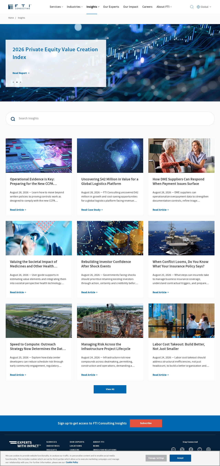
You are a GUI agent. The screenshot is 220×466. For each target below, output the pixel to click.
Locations (76, 446)
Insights (51, 449)
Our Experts (77, 442)
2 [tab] (17, 82)
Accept (180, 458)
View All (110, 389)
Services (51, 442)
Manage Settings (156, 458)
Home (11, 18)
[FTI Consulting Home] (19, 6)
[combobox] (103, 118)
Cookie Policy (72, 462)
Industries (53, 446)
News (96, 446)
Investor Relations (105, 449)
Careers (74, 449)
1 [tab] (13, 82)
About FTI (98, 442)
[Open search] (192, 7)
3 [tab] (20, 82)
